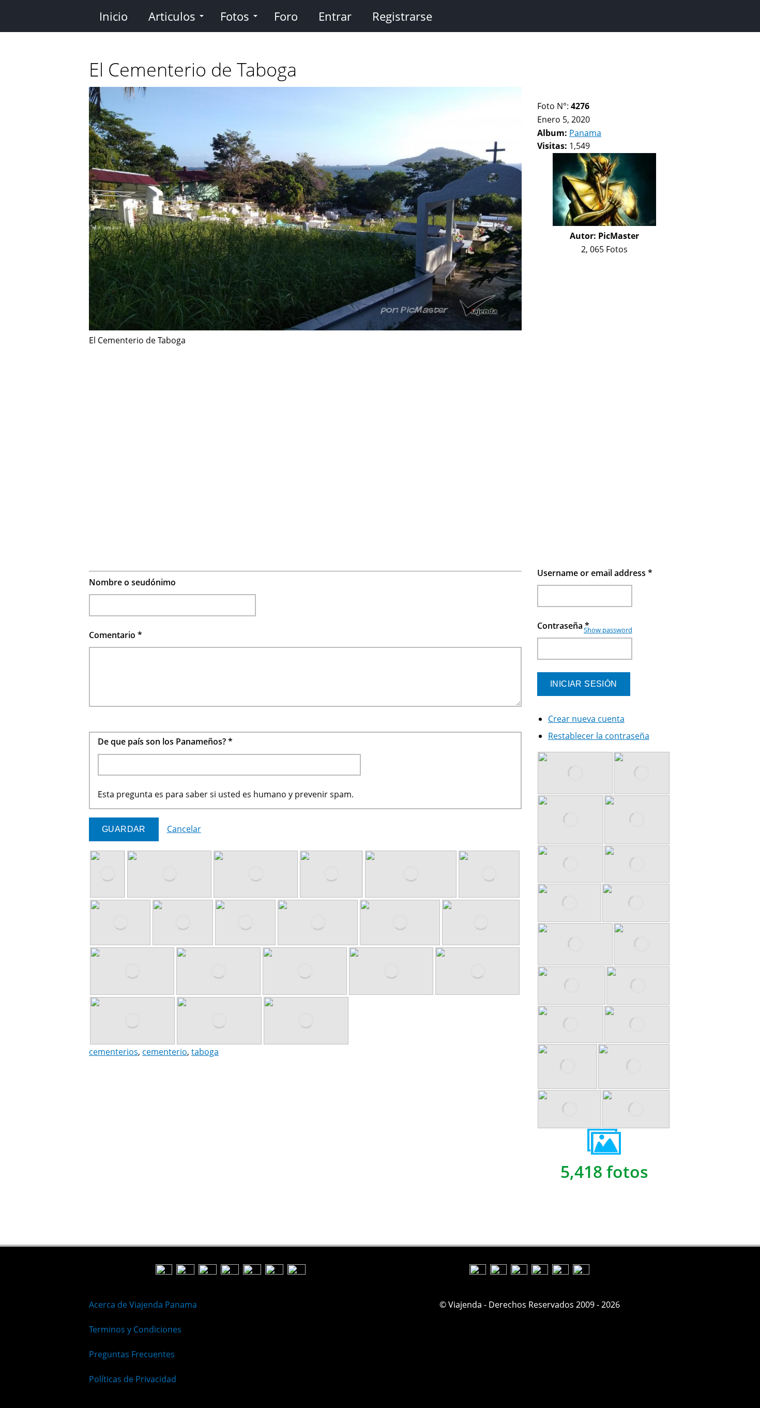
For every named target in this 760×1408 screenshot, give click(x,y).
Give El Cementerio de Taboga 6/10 (585, 93)
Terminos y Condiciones (135, 1329)
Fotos (234, 16)
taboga (205, 1051)
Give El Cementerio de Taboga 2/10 (550, 93)
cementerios (113, 1051)
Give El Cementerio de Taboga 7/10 (594, 93)
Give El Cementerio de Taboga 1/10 (541, 93)
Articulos (171, 16)
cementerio (164, 1051)
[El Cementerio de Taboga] (305, 327)
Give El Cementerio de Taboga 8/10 (603, 93)
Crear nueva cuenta (586, 718)
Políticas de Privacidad (132, 1379)
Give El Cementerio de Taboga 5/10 (576, 93)
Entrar (335, 16)
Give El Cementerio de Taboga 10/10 (620, 93)
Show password (608, 629)
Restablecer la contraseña (598, 735)
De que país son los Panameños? (165, 741)
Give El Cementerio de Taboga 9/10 (611, 93)
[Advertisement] (305, 419)
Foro (286, 16)
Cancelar (184, 829)
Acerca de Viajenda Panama (143, 1304)
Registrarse (402, 16)
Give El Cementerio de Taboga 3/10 (559, 93)
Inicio (113, 16)
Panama (585, 133)
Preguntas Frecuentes (132, 1354)
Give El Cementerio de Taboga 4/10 (568, 93)
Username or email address (594, 573)
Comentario (115, 635)
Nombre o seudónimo (132, 582)
